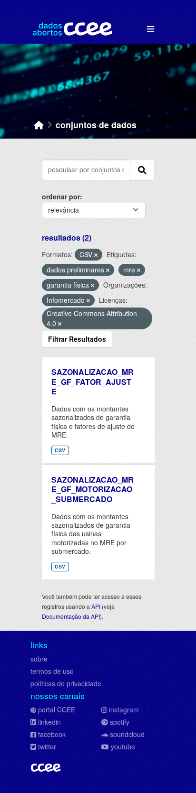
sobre (39, 658)
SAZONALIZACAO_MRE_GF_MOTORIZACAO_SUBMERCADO (92, 489)
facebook (52, 734)
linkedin (49, 722)
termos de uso (52, 671)
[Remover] (96, 255)
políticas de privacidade (65, 683)
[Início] (39, 125)
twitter (47, 746)
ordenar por (61, 196)
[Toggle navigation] (150, 29)
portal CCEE (56, 709)
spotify (119, 722)
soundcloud (127, 734)
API (95, 606)
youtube (123, 746)
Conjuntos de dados (96, 125)
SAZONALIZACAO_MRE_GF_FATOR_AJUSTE (92, 381)
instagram (124, 709)
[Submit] (142, 169)
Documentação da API (71, 616)
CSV (60, 450)
